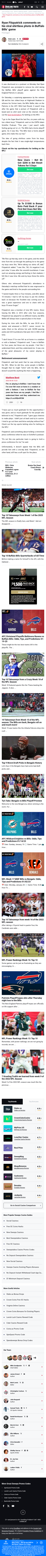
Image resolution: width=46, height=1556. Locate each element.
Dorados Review (19, 1187)
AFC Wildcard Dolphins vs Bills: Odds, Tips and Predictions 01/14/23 (22, 839)
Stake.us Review (19, 1110)
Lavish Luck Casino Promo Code (15, 1491)
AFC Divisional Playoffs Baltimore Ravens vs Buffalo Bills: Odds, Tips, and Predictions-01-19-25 (23, 639)
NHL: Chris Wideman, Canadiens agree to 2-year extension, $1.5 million (10, 470)
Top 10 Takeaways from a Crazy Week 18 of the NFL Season (22, 680)
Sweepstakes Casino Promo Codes (20, 1250)
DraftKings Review (24, 238)
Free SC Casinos (13, 1244)
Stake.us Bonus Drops (15, 1294)
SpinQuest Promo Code (15, 1335)
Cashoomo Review (20, 1178)
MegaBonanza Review (21, 1168)
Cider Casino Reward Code (16, 1323)
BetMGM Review (24, 200)
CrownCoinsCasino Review (23, 1120)
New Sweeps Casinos (15, 1232)
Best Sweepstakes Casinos (17, 1238)
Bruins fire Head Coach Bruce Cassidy (36, 467)
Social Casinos (12, 1221)
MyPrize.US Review (20, 1130)
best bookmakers (15, 115)
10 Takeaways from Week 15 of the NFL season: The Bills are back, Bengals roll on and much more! (22, 722)
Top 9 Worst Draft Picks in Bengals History (22, 763)
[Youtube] (31, 6)
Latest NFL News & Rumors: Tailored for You (31, 13)
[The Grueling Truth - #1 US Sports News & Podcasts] (10, 7)
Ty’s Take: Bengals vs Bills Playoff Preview (22, 801)
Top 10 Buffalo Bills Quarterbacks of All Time (23, 556)
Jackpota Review (20, 1197)
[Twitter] (28, 6)
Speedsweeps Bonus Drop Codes (19, 1340)
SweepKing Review (20, 1158)
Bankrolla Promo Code (11, 1501)
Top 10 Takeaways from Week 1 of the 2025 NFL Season (22, 516)
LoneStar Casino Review (22, 1139)
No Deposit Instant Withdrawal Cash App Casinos (24, 1273)
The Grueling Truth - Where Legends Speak (14, 11)
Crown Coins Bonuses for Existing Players (23, 1311)
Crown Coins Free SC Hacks (17, 1300)
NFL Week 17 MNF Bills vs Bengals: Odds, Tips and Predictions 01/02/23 (21, 880)
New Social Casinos (14, 1261)
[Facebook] (24, 6)
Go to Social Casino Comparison (23, 1205)
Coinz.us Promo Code (15, 1329)
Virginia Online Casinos (15, 1306)
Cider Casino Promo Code (12, 1498)
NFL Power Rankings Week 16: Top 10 (20, 960)
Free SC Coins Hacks (14, 1226)
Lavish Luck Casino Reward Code (19, 1317)
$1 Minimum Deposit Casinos (18, 1279)
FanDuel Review (23, 157)
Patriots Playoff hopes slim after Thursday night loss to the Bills (22, 999)
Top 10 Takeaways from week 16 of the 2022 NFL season (23, 920)
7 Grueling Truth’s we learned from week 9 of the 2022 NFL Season (23, 1077)
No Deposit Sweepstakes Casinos (19, 1255)
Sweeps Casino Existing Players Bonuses (22, 1267)
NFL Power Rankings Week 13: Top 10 (20, 1038)
